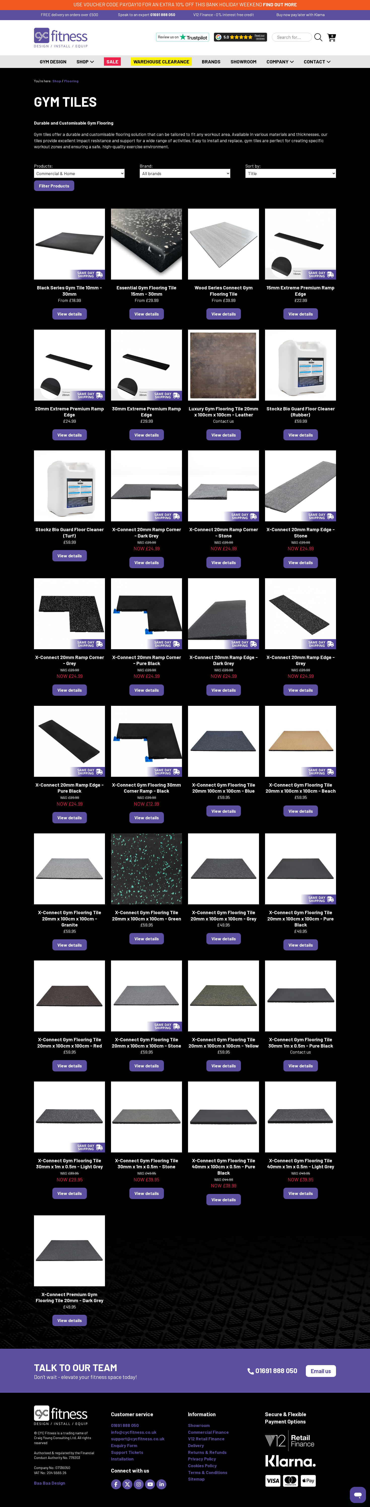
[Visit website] (182, 37)
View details (69, 314)
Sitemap (196, 1479)
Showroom (243, 61)
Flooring (71, 81)
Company (278, 61)
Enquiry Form (124, 1445)
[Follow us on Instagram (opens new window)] (139, 1483)
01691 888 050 (162, 14)
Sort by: (253, 166)
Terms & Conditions (207, 1472)
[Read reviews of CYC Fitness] (240, 37)
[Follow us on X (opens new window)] (128, 1483)
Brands (211, 61)
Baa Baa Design (49, 1483)
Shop (83, 61)
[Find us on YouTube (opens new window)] (150, 1483)
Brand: (146, 166)
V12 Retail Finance (206, 1438)
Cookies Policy (202, 1465)
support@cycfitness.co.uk (137, 1438)
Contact (315, 61)
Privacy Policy (202, 1458)
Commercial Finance (208, 1432)
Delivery (196, 1445)
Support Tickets (127, 1452)
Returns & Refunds (207, 1452)
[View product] (69, 243)
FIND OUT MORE (280, 4)
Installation (122, 1458)
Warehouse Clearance (161, 61)
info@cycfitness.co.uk (133, 1432)
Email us (321, 1371)
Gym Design (53, 61)
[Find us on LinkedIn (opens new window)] (162, 1483)
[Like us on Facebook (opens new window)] (116, 1483)
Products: (43, 166)
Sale (112, 61)
